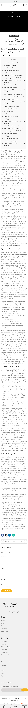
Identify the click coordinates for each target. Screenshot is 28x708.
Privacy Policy (4, 652)
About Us (3, 644)
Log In (2, 673)
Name (3, 568)
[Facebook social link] (11, 1)
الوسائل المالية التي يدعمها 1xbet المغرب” (13, 94)
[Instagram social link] (15, 1)
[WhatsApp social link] (13, 535)
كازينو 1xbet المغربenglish (10, 87)
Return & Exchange (5, 646)
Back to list (14, 541)
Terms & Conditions (6, 654)
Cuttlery (3, 623)
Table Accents (4, 631)
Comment (4, 556)
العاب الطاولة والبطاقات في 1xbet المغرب (14, 96)
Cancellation (4, 649)
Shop (4, 705)
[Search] (26, 5)
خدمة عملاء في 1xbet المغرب (11, 62)
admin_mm (9, 44)
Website (3, 579)
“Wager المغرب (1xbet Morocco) (12, 106)
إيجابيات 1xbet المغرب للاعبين (11, 99)
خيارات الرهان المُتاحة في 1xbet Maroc (13, 75)
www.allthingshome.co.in (17, 698)
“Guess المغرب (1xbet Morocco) (12, 84)
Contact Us (4, 641)
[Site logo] (14, 4)
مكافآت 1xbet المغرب (9, 72)
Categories (24, 705)
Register (3, 676)
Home (9, 16)
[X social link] (13, 1)
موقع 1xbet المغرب (8, 67)
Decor (2, 625)
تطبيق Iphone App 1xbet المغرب (11, 70)
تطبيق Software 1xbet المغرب (11, 108)
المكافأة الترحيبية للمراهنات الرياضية (12, 78)
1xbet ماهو (17, 245)
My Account (4, 665)
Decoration (4, 628)
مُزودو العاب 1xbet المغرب (10, 65)
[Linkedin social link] (17, 1)
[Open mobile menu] (1, 5)
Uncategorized (16, 16)
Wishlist (3, 668)
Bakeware (3, 620)
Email (3, 573)
